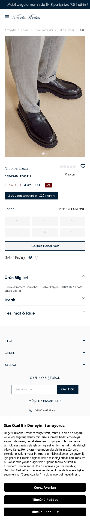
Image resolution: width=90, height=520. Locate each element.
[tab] (43, 153)
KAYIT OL (68, 389)
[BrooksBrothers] (26, 16)
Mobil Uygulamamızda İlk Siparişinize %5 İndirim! (45, 4)
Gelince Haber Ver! (45, 246)
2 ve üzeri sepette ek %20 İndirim (31, 195)
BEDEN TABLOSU (72, 209)
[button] (7, 16)
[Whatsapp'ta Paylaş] (36, 257)
